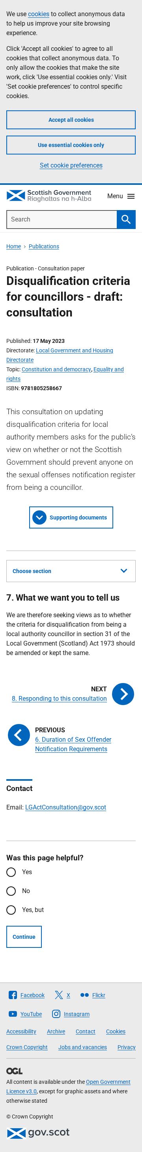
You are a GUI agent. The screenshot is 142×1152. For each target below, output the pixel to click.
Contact (85, 1031)
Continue (24, 937)
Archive (56, 1031)
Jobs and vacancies (82, 1047)
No (26, 891)
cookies (38, 14)
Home (13, 246)
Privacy (127, 1047)
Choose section (32, 571)
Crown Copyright (27, 1047)
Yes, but (33, 910)
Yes (27, 872)
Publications (44, 246)
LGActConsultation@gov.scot (65, 807)
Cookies (115, 1031)
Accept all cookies (71, 120)
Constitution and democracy (56, 369)
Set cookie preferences (71, 165)
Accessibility (21, 1031)
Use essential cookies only (71, 145)
